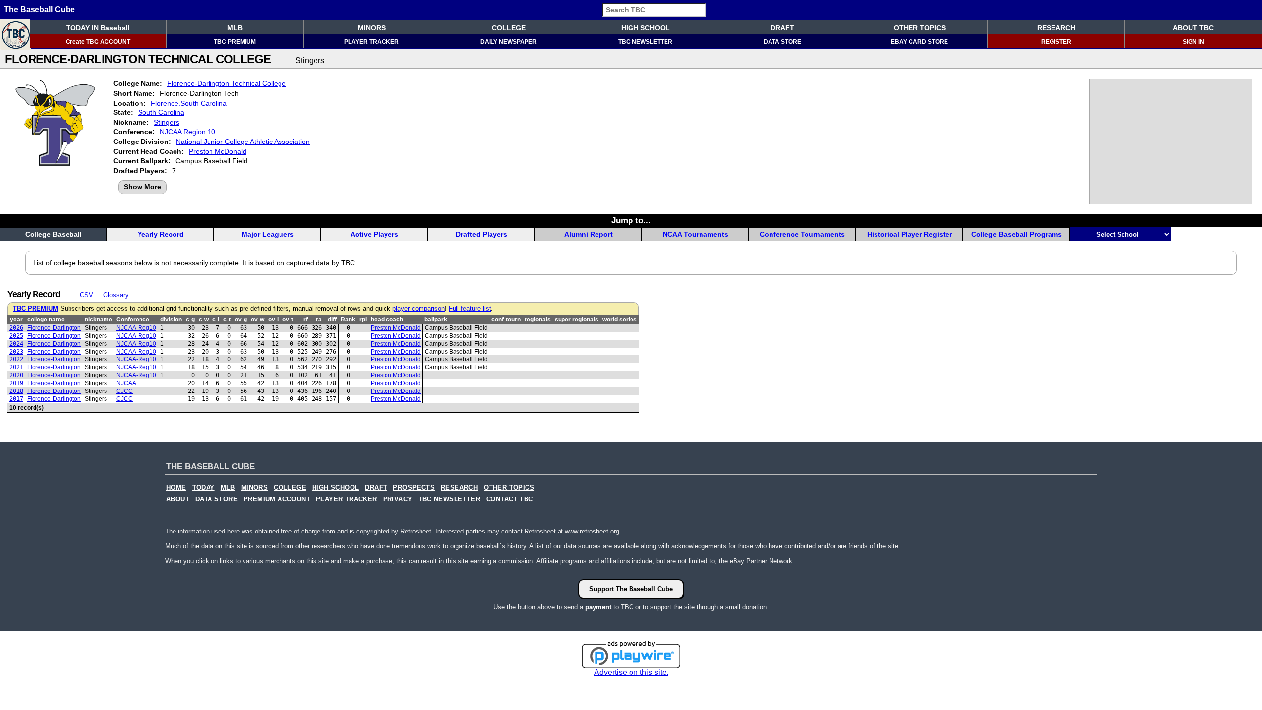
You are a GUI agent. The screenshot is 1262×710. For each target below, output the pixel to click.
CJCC (124, 391)
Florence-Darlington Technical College (226, 83)
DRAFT (782, 28)
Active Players (374, 234)
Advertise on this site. (631, 672)
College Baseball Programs (1016, 234)
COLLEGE (509, 28)
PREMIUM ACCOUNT (277, 499)
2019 (16, 383)
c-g (190, 319)
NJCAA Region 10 (187, 132)
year (16, 319)
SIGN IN (1193, 41)
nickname (98, 319)
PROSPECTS (414, 487)
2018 (16, 391)
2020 (16, 375)
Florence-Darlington (54, 327)
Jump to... (631, 220)
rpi (363, 319)
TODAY (203, 487)
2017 (16, 398)
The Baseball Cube (39, 9)
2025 (16, 335)
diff (332, 319)
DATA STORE (782, 41)
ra (319, 319)
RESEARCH (1056, 28)
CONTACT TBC (509, 499)
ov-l (273, 319)
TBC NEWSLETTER (645, 41)
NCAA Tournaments (695, 234)
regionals (538, 319)
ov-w (257, 319)
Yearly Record (161, 234)
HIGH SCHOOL (645, 28)
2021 (16, 367)
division (171, 319)
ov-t (287, 319)
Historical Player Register (909, 234)
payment (598, 607)
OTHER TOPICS (920, 28)
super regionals (576, 319)
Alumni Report (588, 234)
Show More (142, 187)
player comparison (418, 308)
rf (305, 319)
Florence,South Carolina (189, 103)
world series (619, 319)
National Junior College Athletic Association (243, 141)
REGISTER (1056, 41)
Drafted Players (481, 234)
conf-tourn (506, 319)
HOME (176, 487)
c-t (227, 319)
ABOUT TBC (1193, 28)
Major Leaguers (268, 234)
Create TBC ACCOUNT (98, 41)
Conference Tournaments (802, 234)
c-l (215, 319)
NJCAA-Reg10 (136, 327)
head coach (387, 319)
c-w (204, 319)
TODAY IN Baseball (98, 28)
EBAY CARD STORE (919, 41)
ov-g (241, 319)
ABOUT (177, 499)
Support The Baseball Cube (631, 589)
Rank (348, 319)
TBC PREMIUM (235, 41)
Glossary (116, 295)
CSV (86, 295)
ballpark (435, 319)
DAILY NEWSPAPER (508, 41)
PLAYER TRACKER (371, 41)
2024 (16, 343)
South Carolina (161, 112)
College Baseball (53, 234)
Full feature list (470, 308)
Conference (132, 319)
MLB (235, 28)
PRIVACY (398, 499)
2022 (16, 359)
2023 (16, 351)
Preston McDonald (217, 151)
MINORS (372, 28)
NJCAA (126, 383)
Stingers (166, 122)
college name (46, 319)
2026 (16, 327)
